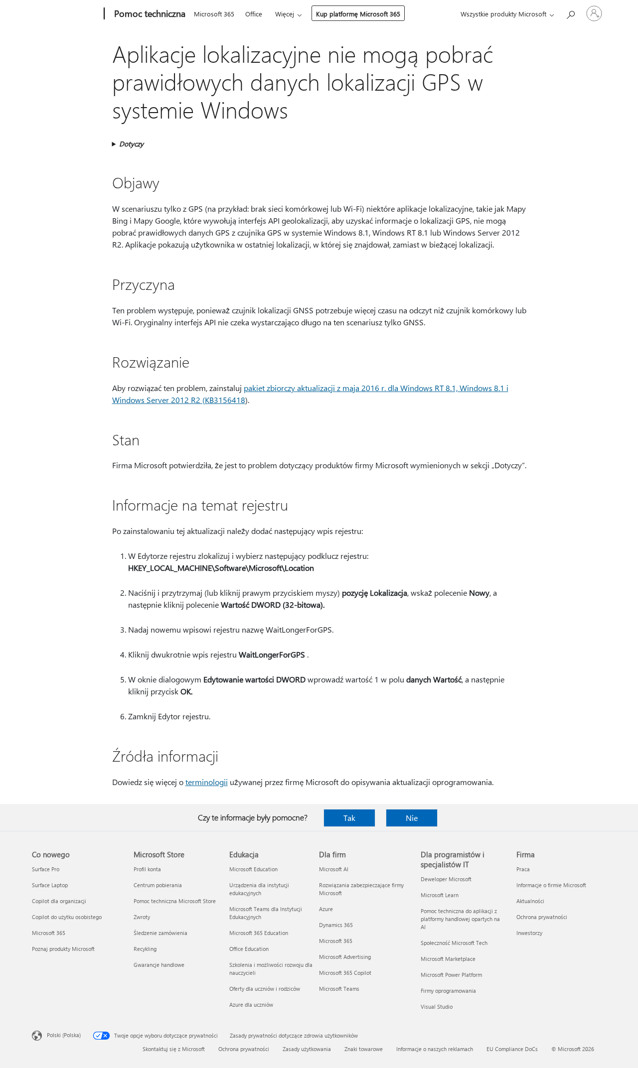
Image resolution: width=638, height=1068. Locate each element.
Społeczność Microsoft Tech (454, 942)
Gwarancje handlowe (159, 964)
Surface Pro (45, 869)
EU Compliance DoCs (512, 1049)
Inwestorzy (529, 932)
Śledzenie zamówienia (160, 932)
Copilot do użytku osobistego (67, 917)
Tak (349, 817)
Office (253, 13)
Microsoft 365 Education (258, 932)
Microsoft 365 (214, 13)
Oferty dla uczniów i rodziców (264, 988)
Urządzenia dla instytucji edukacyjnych (259, 889)
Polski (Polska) (64, 1035)
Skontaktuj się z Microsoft (174, 1049)
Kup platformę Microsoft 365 (358, 13)
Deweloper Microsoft (446, 879)
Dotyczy (131, 143)
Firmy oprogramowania (448, 990)
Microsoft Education (253, 869)
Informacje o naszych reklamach (434, 1049)
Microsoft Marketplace (448, 958)
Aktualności (530, 901)
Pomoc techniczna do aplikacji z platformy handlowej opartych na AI (460, 919)
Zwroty (142, 917)
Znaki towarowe (363, 1049)
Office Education (249, 948)
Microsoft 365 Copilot (345, 972)
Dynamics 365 (336, 925)
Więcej (284, 13)
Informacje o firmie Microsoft (551, 885)
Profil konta (147, 869)
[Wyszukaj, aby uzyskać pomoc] (570, 12)
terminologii (206, 782)
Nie (412, 817)
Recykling (145, 948)
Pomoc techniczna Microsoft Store (175, 901)
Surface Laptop (50, 885)
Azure (326, 909)
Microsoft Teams (339, 988)
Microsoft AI (333, 869)
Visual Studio (437, 1006)
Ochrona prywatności (541, 917)
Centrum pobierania (158, 885)
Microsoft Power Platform (451, 974)
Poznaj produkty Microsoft (63, 948)
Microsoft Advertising (345, 956)
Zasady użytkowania (307, 1049)
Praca (523, 869)
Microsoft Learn (440, 895)
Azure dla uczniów (251, 1004)
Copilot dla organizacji (59, 901)
